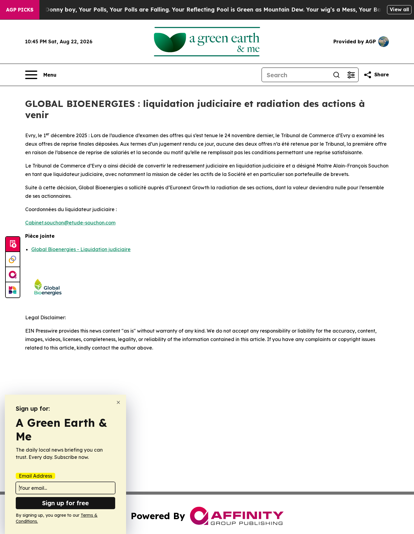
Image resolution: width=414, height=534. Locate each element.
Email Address (35, 476)
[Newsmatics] (13, 289)
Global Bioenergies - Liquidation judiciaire (81, 249)
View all (399, 9)
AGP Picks (19, 10)
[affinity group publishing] (13, 274)
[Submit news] (13, 244)
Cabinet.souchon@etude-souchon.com (70, 223)
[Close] (118, 402)
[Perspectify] (13, 259)
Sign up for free (65, 503)
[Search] (336, 75)
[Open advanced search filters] (351, 75)
